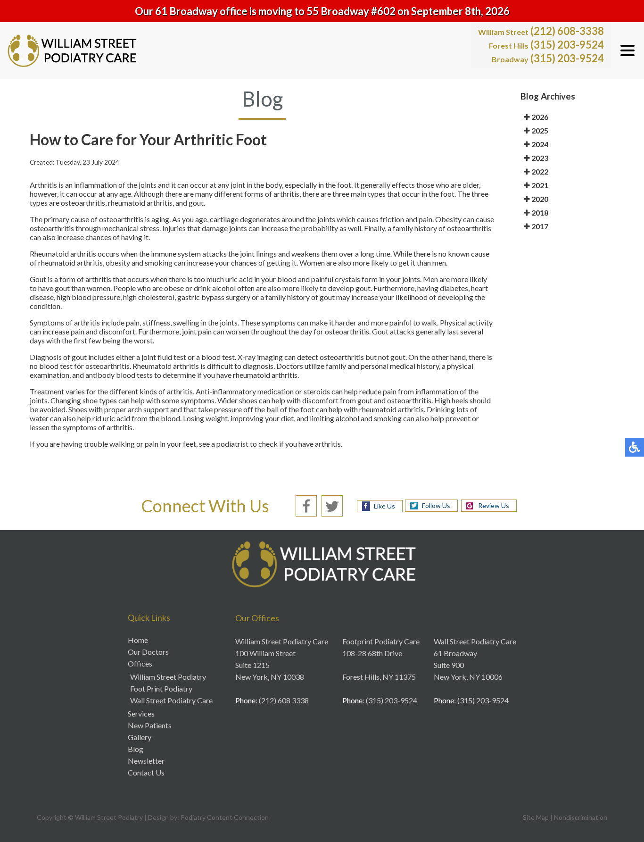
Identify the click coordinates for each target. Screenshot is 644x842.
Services (141, 713)
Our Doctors (148, 651)
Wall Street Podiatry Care (171, 700)
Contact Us (146, 772)
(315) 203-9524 (546, 44)
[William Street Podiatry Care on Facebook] (306, 504)
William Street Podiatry (168, 676)
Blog (135, 748)
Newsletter (146, 760)
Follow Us (436, 505)
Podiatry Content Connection (225, 817)
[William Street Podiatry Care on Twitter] (332, 504)
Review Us (493, 505)
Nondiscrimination (580, 817)
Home (138, 639)
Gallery (139, 737)
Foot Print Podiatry (161, 688)
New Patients (150, 725)
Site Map (536, 817)
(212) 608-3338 (541, 31)
